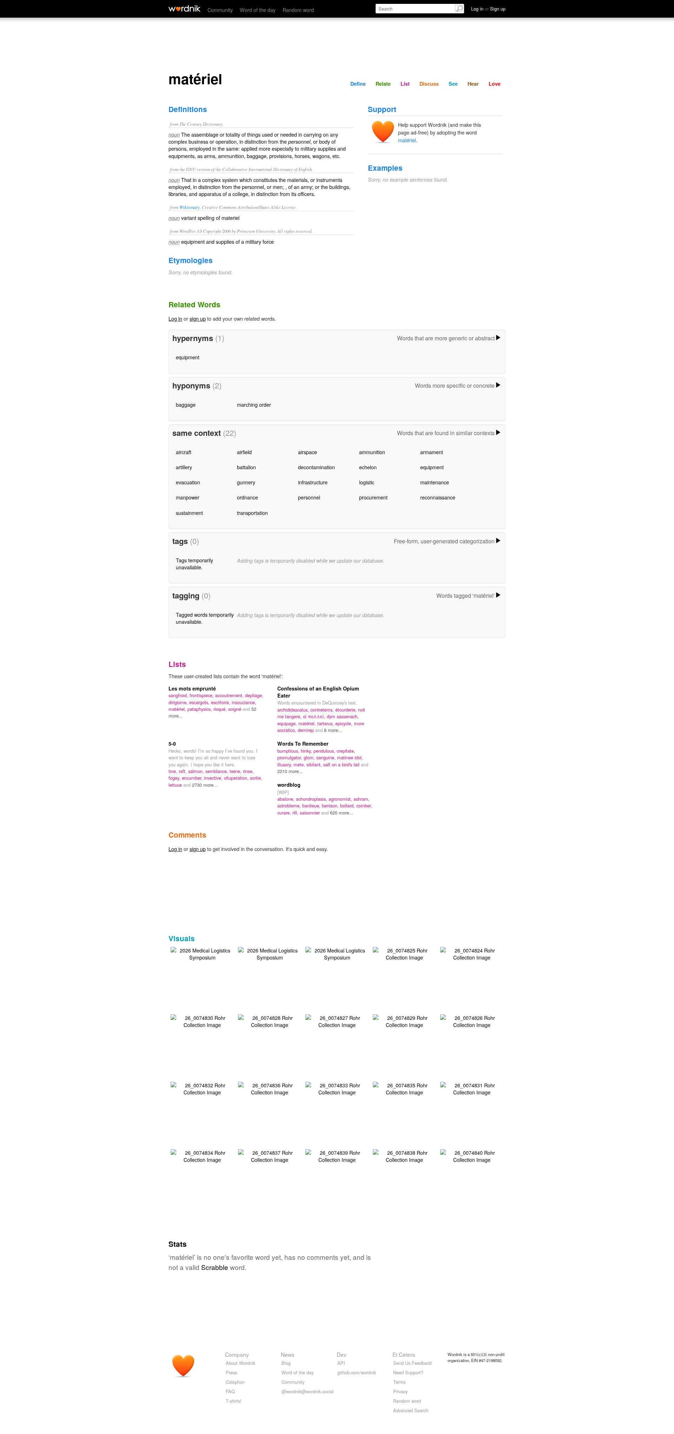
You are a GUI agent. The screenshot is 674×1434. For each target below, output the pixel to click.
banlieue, (312, 805)
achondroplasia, (312, 798)
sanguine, (326, 757)
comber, (364, 805)
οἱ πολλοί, (315, 716)
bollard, (348, 805)
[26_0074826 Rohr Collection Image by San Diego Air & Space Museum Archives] (471, 1020)
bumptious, (289, 750)
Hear (473, 83)
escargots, (200, 702)
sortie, (256, 777)
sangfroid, (179, 695)
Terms (399, 1382)
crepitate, (346, 750)
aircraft (183, 452)
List (405, 83)
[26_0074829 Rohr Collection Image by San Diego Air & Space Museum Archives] (404, 1020)
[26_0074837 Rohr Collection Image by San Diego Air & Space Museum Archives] (269, 1155)
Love (495, 83)
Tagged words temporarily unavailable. (205, 618)
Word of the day (258, 9)
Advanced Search (410, 1410)
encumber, (193, 777)
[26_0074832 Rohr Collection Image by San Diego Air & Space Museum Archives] (202, 1088)
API (341, 1363)
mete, (299, 764)
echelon (368, 467)
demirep (306, 730)
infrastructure (313, 482)
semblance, (217, 771)
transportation (252, 512)
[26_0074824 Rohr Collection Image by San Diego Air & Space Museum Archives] (471, 953)
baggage (186, 404)
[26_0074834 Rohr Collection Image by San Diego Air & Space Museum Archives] (202, 1155)
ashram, (361, 798)
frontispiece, (202, 695)
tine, (173, 771)
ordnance (247, 497)
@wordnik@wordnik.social (307, 1391)
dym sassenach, (343, 716)
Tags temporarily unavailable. (194, 563)
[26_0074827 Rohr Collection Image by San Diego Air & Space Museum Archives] (337, 1020)
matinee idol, (350, 757)
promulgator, (290, 757)
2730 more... (205, 784)
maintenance (434, 482)
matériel (407, 140)
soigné (235, 709)
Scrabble (214, 1267)
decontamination (316, 467)
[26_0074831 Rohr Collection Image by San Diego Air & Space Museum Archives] (471, 1088)
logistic (366, 482)
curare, (284, 812)
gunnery (246, 482)
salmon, (196, 771)
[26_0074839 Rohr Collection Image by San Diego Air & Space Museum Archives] (337, 1155)
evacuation (188, 482)
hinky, (307, 750)
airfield (244, 452)
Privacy (400, 1391)
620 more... (341, 812)
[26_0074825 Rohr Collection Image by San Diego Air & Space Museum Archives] (404, 953)
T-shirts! (234, 1400)
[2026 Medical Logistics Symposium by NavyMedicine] (202, 953)
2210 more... (290, 771)
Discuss (429, 83)
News (288, 1354)
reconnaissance (437, 497)
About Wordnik (240, 1363)
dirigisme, (178, 702)
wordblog (288, 784)
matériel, (177, 709)
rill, (296, 812)
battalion (246, 467)
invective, (214, 777)
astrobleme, (289, 805)
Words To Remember (303, 743)
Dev (341, 1354)
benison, (331, 805)
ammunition (372, 452)
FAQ (230, 1391)
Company (237, 1354)
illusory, (285, 764)
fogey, (175, 777)
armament (431, 452)
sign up (198, 318)
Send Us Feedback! (412, 1363)
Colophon (235, 1382)
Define (358, 83)
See (453, 83)
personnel (309, 497)
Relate (383, 83)
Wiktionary (189, 207)
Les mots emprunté (192, 688)
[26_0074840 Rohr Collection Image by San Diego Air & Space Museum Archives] (471, 1155)
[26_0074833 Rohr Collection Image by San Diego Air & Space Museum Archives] (337, 1088)
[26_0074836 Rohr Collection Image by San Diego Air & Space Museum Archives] (269, 1088)
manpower (187, 497)
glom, (310, 757)
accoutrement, (230, 695)
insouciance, (244, 702)
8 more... (333, 730)
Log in (175, 318)
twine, (236, 771)
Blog (286, 1363)
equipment (187, 357)
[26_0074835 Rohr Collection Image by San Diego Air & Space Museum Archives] (404, 1088)
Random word (298, 9)
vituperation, (237, 777)
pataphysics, (200, 709)
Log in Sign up (488, 8)
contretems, (322, 709)
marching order (254, 404)
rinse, (248, 771)
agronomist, (341, 798)
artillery (184, 467)
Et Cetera (403, 1354)
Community (220, 9)
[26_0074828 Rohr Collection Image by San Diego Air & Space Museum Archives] (269, 1020)
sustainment (189, 512)
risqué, (220, 709)
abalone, (286, 798)
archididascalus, (293, 709)
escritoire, (221, 702)
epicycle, (344, 723)
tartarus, (326, 723)
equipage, (287, 723)
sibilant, (314, 764)
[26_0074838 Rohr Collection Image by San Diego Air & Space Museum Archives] (404, 1155)
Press (231, 1372)
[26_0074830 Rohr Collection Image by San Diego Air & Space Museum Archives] (202, 1020)
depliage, (254, 695)
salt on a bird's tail (342, 764)
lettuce (175, 784)
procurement (373, 497)
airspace (307, 452)
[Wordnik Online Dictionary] (184, 8)
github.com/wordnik (356, 1372)
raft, (183, 771)
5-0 (172, 743)
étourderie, (346, 709)
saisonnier (310, 812)
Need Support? (408, 1372)
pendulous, (325, 750)
